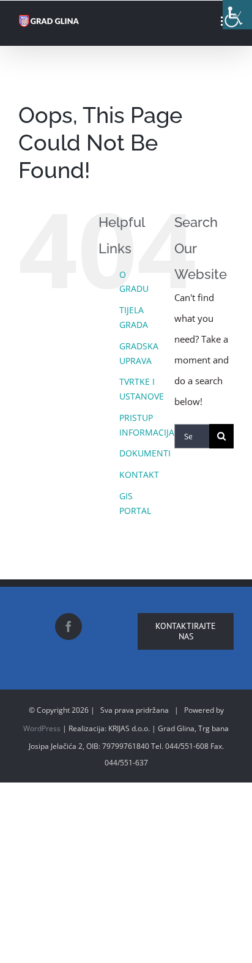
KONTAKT (139, 474)
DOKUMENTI (145, 453)
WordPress (42, 728)
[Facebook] (68, 626)
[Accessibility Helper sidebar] (237, 14)
